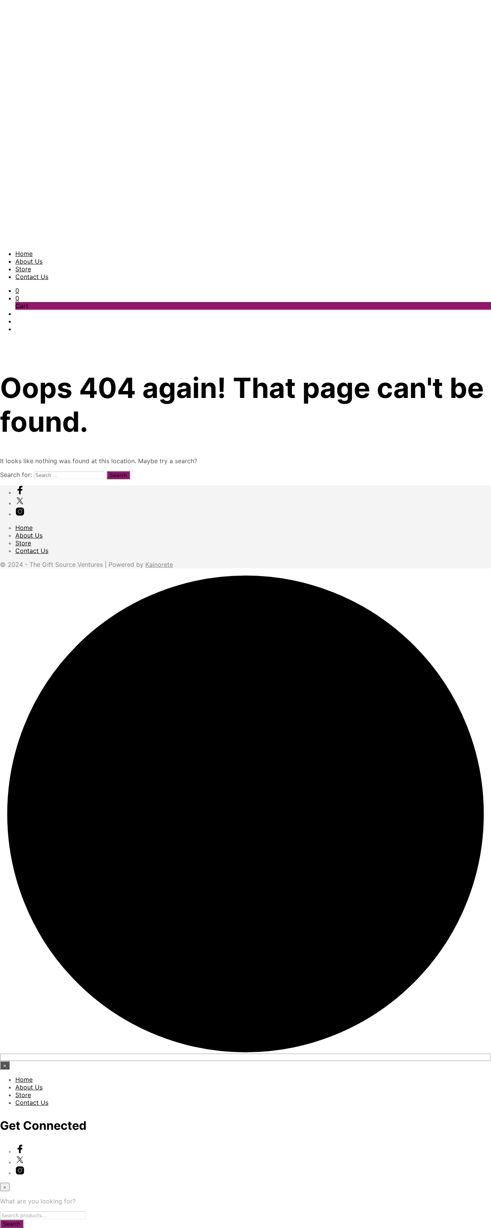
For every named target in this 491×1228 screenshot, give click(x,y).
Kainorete (159, 564)
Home (24, 253)
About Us (29, 261)
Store (23, 269)
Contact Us (31, 277)
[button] (17, 290)
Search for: (16, 475)
